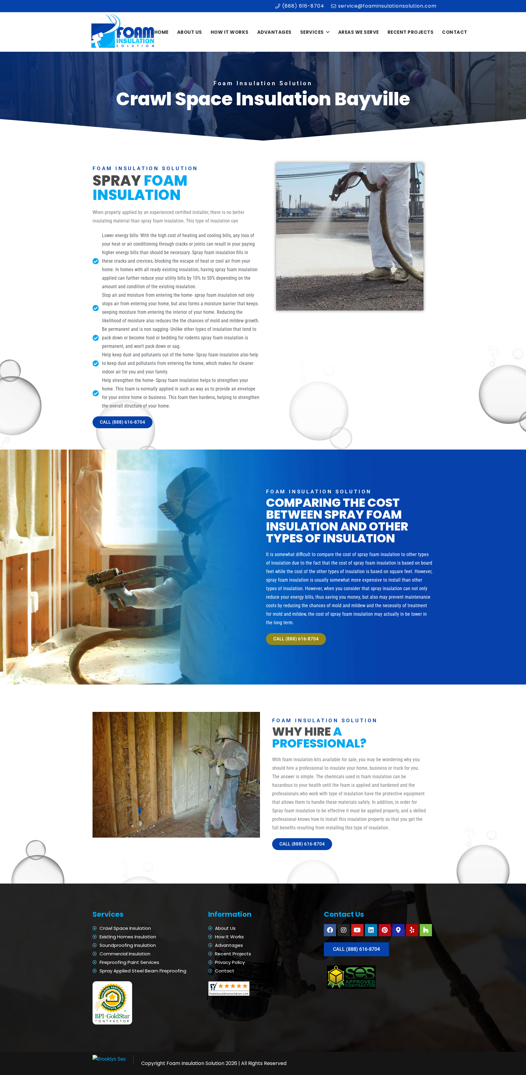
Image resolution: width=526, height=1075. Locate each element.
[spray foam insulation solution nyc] (123, 32)
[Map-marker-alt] (398, 930)
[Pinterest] (385, 930)
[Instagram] (344, 930)
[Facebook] (330, 930)
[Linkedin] (371, 930)
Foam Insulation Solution (195, 1063)
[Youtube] (357, 930)
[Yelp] (412, 930)
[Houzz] (426, 930)
